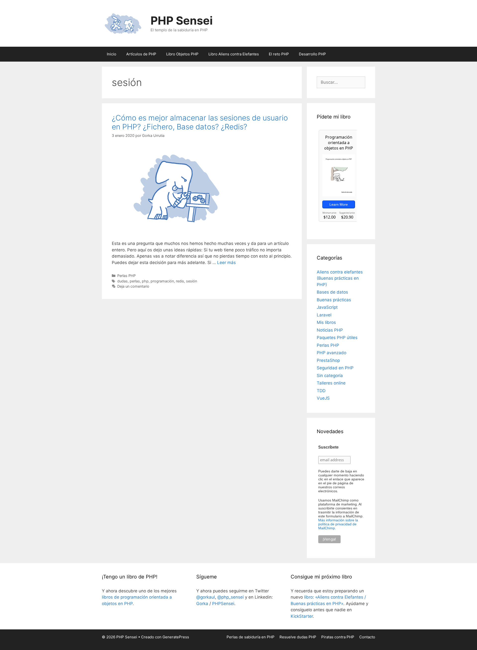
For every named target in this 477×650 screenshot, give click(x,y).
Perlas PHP (126, 275)
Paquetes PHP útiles (337, 337)
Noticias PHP (330, 330)
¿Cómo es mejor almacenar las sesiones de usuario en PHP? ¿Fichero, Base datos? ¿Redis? (200, 122)
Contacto (367, 637)
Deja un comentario (133, 286)
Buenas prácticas (334, 299)
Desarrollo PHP (312, 54)
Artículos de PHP (141, 54)
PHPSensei (223, 603)
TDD (321, 390)
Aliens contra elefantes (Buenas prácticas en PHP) (340, 278)
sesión (191, 281)
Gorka (202, 603)
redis (180, 281)
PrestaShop (328, 360)
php (145, 281)
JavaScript (327, 307)
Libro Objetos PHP (182, 54)
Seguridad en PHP (335, 367)
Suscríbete (328, 447)
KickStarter (302, 616)
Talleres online (331, 383)
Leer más (226, 262)
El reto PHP (279, 54)
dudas (122, 281)
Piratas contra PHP (337, 637)
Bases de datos (332, 292)
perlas (135, 281)
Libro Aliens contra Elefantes (233, 54)
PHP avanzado (331, 352)
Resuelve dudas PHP (297, 637)
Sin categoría (330, 375)
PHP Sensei (182, 20)
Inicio (111, 54)
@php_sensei (230, 597)
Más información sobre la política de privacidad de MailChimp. (338, 524)
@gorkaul (205, 597)
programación (162, 281)
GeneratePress (175, 637)
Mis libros (326, 322)
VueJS (323, 398)
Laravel (324, 314)
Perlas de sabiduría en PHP (251, 637)
